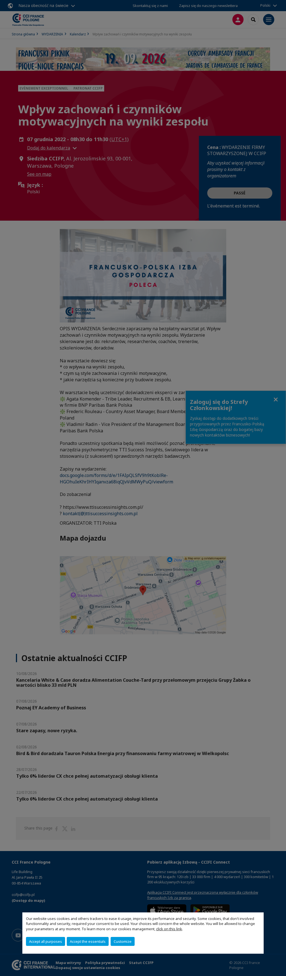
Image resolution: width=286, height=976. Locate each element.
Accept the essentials (88, 941)
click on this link (169, 928)
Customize (123, 941)
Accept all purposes (45, 941)
